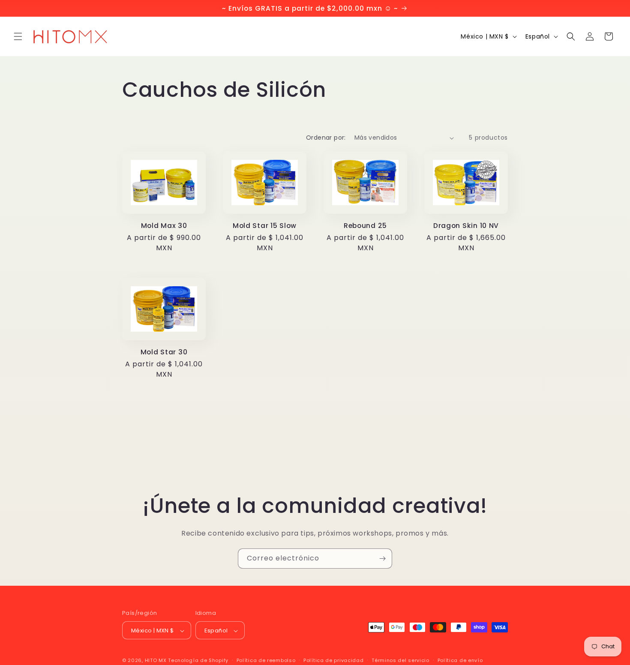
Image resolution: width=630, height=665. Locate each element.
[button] (18, 36)
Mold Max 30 (164, 226)
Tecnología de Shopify (198, 660)
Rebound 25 (365, 226)
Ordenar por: (326, 137)
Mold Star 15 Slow (265, 226)
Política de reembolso (266, 660)
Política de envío (460, 660)
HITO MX (156, 660)
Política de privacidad (333, 660)
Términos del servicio (400, 660)
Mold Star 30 (164, 352)
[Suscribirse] (382, 558)
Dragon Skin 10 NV (466, 226)
